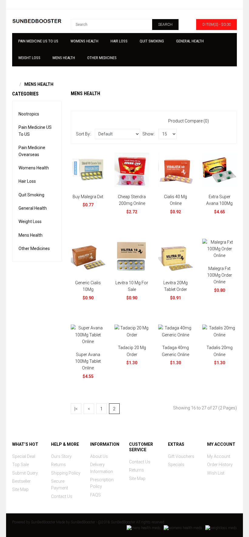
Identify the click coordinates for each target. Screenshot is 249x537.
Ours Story (61, 456)
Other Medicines (34, 248)
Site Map (20, 489)
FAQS (95, 494)
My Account (218, 456)
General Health (33, 208)
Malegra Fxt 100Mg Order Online (219, 275)
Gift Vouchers (181, 456)
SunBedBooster (43, 522)
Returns (58, 464)
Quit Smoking (31, 194)
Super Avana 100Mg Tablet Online (88, 361)
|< (75, 408)
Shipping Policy (65, 473)
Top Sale (20, 464)
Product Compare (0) (188, 120)
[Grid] (228, 121)
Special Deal (23, 456)
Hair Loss (27, 181)
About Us (99, 456)
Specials (176, 464)
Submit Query (25, 473)
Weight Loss (30, 221)
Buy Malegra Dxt (88, 196)
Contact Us (61, 496)
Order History (220, 464)
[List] (219, 121)
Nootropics (29, 114)
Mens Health (38, 84)
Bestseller (21, 481)
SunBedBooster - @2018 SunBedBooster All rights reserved (117, 522)
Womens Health (34, 167)
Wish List (215, 473)
